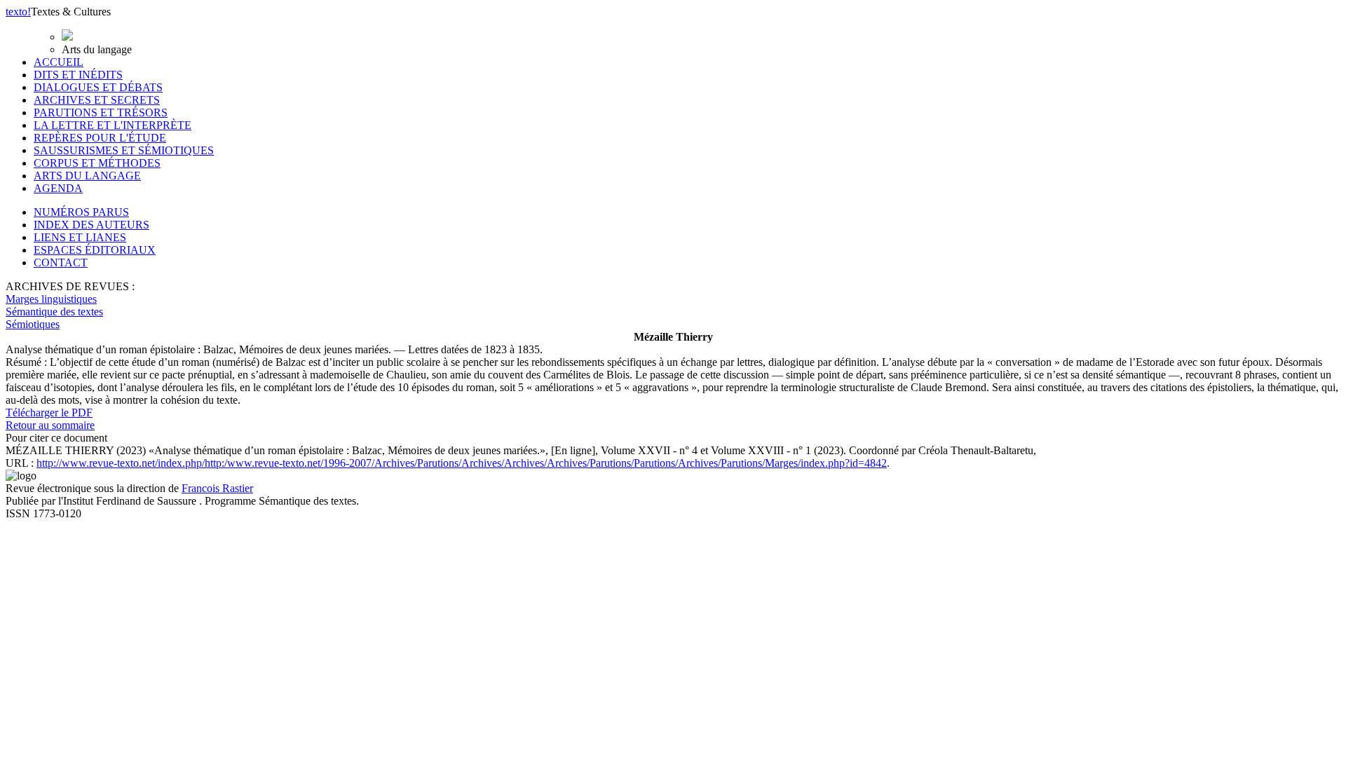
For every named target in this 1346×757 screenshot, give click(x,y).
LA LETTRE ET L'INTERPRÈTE (112, 125)
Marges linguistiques (51, 299)
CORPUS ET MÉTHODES (97, 163)
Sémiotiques (33, 324)
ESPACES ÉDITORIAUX (95, 250)
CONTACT (61, 262)
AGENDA (58, 188)
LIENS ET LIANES (80, 237)
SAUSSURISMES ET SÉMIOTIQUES (124, 150)
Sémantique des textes (54, 312)
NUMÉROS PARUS (81, 212)
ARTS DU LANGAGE (87, 176)
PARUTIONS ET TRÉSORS (101, 112)
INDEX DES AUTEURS (91, 225)
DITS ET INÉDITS (78, 75)
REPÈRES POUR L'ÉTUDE (100, 138)
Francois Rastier (217, 488)
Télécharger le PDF (49, 412)
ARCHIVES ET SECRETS (97, 100)
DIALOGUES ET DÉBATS (98, 87)
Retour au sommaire (50, 425)
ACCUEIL (58, 62)
